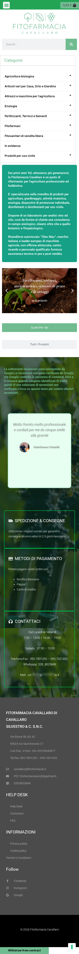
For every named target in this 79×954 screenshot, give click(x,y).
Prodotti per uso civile (38, 156)
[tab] (39, 327)
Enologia (38, 106)
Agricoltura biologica (38, 76)
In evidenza (12, 145)
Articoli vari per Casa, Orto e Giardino (38, 86)
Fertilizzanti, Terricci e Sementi (38, 116)
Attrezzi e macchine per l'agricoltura (38, 96)
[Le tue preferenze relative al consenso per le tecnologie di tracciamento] (72, 947)
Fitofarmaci (38, 126)
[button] (6, 5)
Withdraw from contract (24, 950)
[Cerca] (71, 44)
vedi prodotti (39, 300)
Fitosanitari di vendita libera (38, 136)
